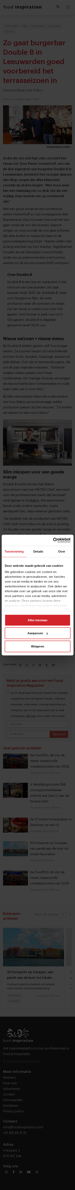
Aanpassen (35, 633)
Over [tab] (61, 551)
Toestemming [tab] (14, 551)
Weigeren (37, 646)
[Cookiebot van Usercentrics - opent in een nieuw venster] (53, 540)
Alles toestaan (37, 620)
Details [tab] (38, 551)
